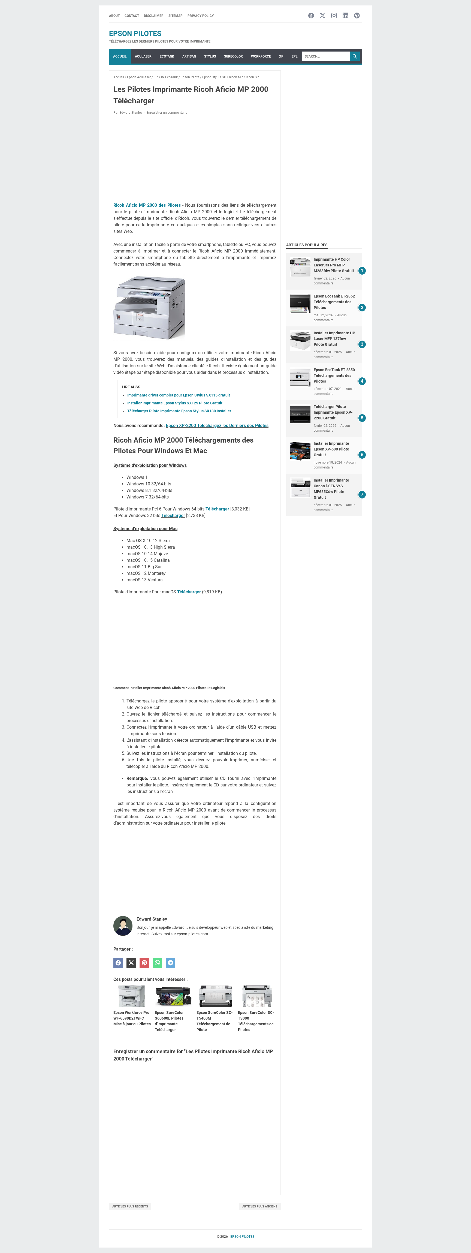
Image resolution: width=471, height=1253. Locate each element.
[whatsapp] (157, 963)
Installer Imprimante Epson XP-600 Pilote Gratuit (331, 449)
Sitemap (175, 16)
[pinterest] (144, 963)
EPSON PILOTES (135, 33)
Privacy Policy (201, 16)
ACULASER (143, 56)
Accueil (120, 56)
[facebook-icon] (311, 15)
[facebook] (118, 963)
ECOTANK (167, 56)
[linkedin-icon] (345, 15)
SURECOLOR (233, 56)
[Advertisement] (194, 159)
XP (281, 56)
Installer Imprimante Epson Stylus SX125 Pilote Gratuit (174, 403)
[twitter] (131, 963)
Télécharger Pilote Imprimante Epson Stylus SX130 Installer (179, 411)
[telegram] (170, 963)
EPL (295, 56)
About (114, 16)
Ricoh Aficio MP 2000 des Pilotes (147, 205)
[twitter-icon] (322, 15)
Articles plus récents (130, 1206)
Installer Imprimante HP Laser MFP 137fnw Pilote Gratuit (334, 339)
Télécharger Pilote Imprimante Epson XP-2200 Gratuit (333, 412)
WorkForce (261, 56)
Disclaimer (154, 16)
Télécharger (217, 509)
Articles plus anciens (259, 1206)
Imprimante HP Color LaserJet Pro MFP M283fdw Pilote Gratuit (334, 265)
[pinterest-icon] (357, 15)
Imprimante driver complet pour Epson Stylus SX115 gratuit (178, 395)
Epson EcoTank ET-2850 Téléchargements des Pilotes (334, 375)
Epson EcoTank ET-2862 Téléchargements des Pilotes (334, 302)
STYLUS (210, 56)
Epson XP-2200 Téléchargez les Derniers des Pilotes (217, 425)
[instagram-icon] (334, 15)
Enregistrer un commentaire (166, 113)
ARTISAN (189, 56)
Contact (132, 16)
